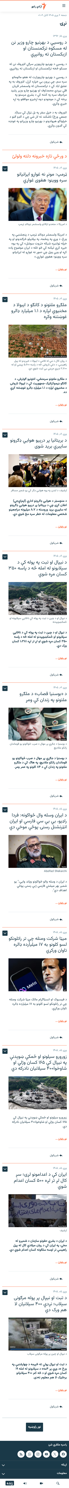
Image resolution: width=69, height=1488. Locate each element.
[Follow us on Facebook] (63, 1454)
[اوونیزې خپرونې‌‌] (25, 1483)
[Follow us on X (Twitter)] (54, 1454)
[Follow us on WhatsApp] (29, 1454)
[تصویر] (41, 1483)
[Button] (56, 142)
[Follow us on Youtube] (46, 1454)
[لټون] (57, 1483)
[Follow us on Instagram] (37, 1454)
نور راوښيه (34, 1427)
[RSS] (20, 1454)
